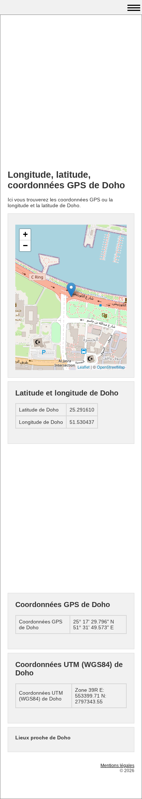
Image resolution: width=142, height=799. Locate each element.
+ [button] (25, 234)
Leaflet (84, 367)
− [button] (25, 245)
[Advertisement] (71, 93)
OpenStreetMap (111, 367)
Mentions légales (117, 765)
